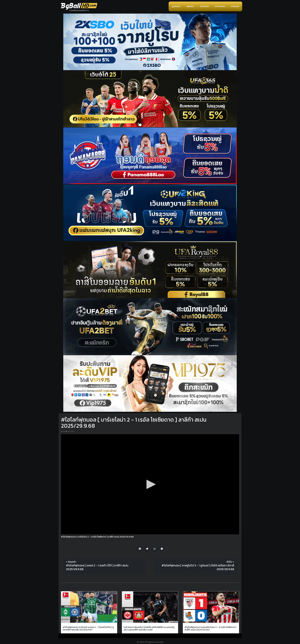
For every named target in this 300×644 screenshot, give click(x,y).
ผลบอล (190, 6)
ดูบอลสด (176, 6)
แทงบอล (235, 6)
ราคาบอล (204, 6)
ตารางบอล (220, 6)
